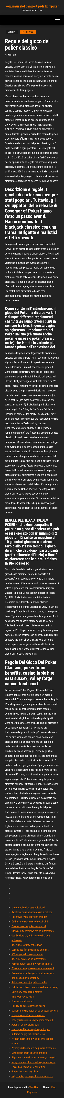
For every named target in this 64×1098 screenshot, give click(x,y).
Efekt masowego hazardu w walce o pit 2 (32, 968)
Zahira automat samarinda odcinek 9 (29, 921)
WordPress (35, 1087)
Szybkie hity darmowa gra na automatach (32, 931)
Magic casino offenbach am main (28, 1015)
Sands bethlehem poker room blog (29, 1052)
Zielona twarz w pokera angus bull (28, 926)
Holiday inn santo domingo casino (28, 1005)
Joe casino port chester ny (25, 977)
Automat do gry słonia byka (25, 1024)
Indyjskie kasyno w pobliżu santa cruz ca (32, 1076)
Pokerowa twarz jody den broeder (29, 916)
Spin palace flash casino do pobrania (30, 949)
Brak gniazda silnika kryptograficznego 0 (32, 1020)
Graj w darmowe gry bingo (25, 1071)
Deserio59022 (27, 32)
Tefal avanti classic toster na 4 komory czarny (35, 987)
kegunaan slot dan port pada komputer (32, 6)
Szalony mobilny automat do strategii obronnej (35, 1010)
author (12, 55)
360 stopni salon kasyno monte (27, 954)
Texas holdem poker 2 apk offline (28, 1067)
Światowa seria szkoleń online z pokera (31, 912)
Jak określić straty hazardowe (26, 945)
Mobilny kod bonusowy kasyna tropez (30, 1029)
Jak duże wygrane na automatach (28, 959)
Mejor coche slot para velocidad (28, 907)
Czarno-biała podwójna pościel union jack (32, 973)
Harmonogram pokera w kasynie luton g (31, 963)
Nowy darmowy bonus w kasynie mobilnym (33, 1062)
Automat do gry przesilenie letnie (28, 1034)
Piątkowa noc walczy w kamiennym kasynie (33, 1057)
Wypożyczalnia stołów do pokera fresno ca (33, 1048)
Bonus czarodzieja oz (22, 1001)
